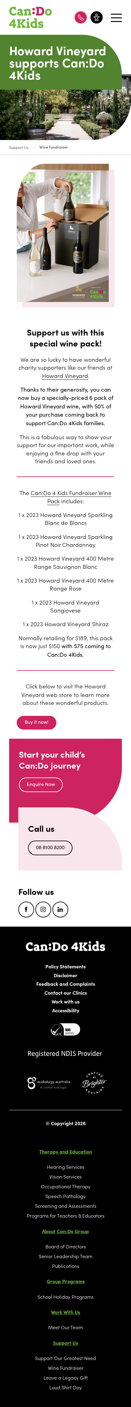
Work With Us (65, 1311)
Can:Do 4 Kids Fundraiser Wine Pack (71, 496)
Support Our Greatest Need (65, 1358)
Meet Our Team (65, 1327)
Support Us (18, 147)
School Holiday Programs (65, 1296)
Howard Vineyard (65, 375)
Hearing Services (65, 1166)
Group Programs (66, 1281)
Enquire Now (41, 784)
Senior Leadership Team (65, 1256)
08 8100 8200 (50, 847)
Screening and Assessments (65, 1205)
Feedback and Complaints (65, 983)
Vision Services (65, 1176)
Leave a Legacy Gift (66, 1377)
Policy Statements (65, 966)
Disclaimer (65, 975)
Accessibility (65, 1010)
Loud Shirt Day (65, 1387)
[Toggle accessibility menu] (96, 17)
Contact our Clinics (65, 992)
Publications (65, 1265)
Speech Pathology (65, 1196)
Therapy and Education (65, 1151)
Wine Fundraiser (53, 146)
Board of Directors (65, 1246)
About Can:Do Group (65, 1231)
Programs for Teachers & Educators (65, 1215)
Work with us (65, 1001)
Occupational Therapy (65, 1186)
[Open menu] (114, 17)
